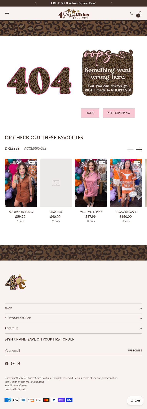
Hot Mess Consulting (32, 381)
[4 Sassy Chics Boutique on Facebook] (7, 364)
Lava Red (56, 211)
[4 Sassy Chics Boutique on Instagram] (13, 364)
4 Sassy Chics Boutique (38, 377)
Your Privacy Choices (16, 385)
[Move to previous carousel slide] (130, 149)
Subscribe (134, 350)
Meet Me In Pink (91, 211)
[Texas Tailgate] (126, 183)
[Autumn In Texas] (21, 183)
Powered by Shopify (16, 389)
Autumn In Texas (21, 211)
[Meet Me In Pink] (91, 183)
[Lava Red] (56, 183)
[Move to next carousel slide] (139, 149)
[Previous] (35, 3)
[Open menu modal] (7, 13)
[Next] (112, 3)
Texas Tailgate (126, 211)
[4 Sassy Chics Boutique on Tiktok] (19, 364)
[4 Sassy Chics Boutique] (73, 13)
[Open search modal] (132, 13)
